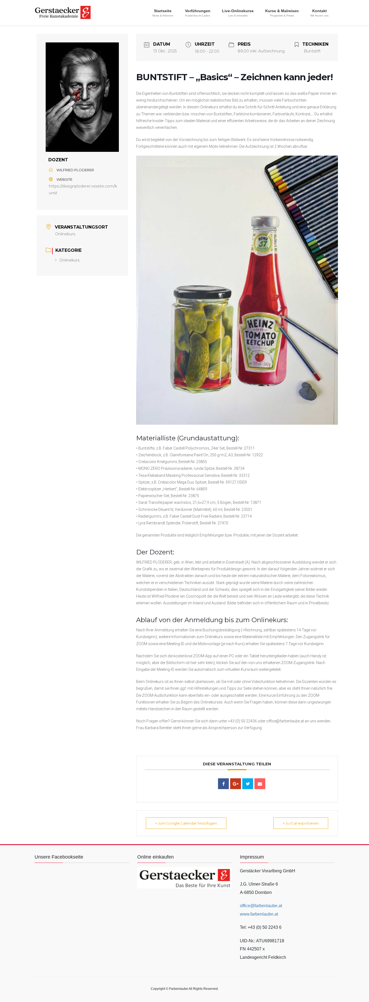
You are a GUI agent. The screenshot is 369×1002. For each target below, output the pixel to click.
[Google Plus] (235, 783)
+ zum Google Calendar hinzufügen (186, 823)
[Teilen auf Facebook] (223, 783)
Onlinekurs (69, 260)
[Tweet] (247, 783)
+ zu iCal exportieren (301, 823)
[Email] (259, 783)
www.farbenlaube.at (259, 914)
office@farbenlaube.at (261, 905)
